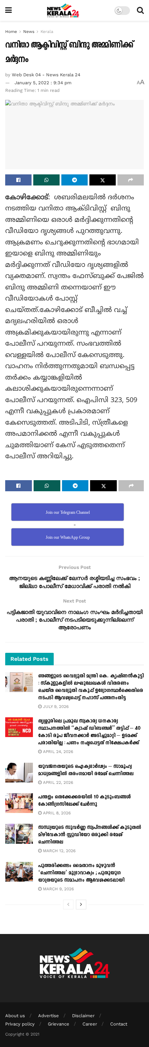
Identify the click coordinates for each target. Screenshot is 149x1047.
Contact (118, 1024)
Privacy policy (20, 1024)
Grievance (58, 1024)
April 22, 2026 (57, 782)
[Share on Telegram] (74, 179)
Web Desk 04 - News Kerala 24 (46, 74)
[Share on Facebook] (18, 179)
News (28, 31)
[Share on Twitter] (102, 179)
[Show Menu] (8, 10)
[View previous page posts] (68, 904)
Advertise (48, 1015)
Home (11, 31)
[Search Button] (140, 10)
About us (15, 1015)
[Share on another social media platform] (130, 179)
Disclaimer (83, 1015)
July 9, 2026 (55, 706)
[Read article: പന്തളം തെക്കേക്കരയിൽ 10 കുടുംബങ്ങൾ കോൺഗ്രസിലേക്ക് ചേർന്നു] (19, 803)
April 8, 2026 (56, 813)
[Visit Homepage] (63, 10)
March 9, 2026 (58, 888)
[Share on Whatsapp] (46, 179)
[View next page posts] (81, 904)
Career (89, 1024)
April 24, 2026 (57, 751)
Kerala (47, 31)
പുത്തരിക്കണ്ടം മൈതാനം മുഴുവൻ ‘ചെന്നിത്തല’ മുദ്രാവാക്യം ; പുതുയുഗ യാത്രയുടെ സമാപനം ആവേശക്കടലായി (81, 872)
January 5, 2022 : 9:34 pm (43, 82)
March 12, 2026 (59, 850)
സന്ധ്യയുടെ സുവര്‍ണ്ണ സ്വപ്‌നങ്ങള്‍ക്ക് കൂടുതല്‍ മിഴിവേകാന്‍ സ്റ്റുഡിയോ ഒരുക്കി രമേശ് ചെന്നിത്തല (89, 834)
